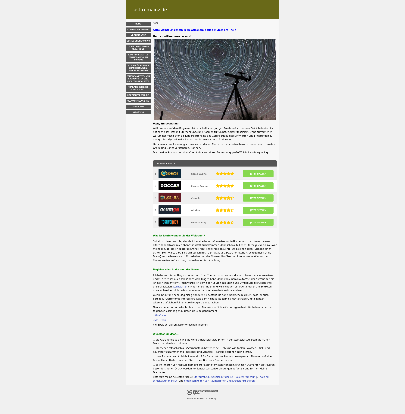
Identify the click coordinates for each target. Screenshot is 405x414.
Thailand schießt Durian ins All (138, 88)
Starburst (199, 377)
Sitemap (212, 398)
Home (138, 24)
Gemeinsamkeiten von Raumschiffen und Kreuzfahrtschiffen (138, 78)
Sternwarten (179, 286)
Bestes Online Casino (138, 41)
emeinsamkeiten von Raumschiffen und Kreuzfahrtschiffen (219, 380)
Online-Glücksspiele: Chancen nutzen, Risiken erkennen (138, 68)
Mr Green (160, 320)
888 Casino (160, 315)
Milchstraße (138, 35)
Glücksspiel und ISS (138, 101)
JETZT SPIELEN (258, 173)
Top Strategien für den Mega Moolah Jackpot (138, 57)
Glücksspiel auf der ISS (220, 377)
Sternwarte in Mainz (138, 29)
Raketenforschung (246, 377)
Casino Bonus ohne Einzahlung (138, 47)
